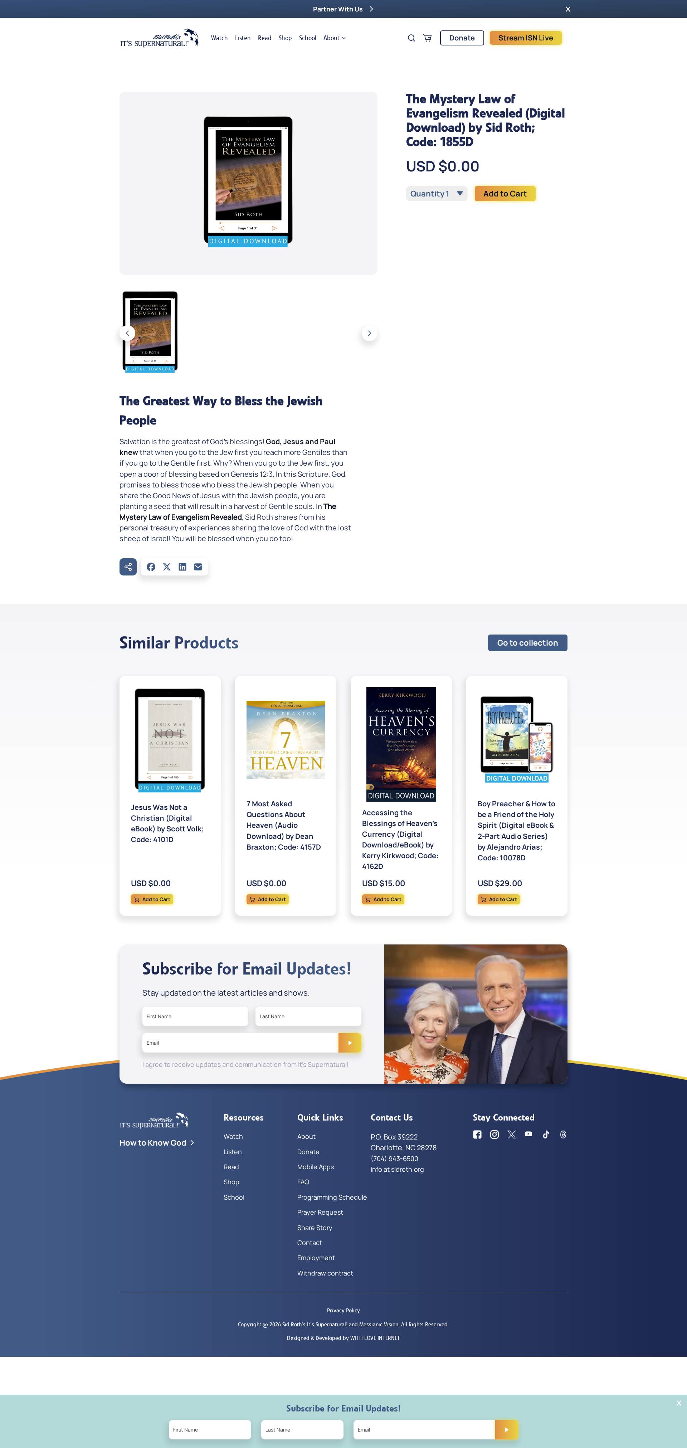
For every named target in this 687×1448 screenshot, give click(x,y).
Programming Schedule (332, 1197)
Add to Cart (505, 193)
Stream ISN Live (525, 38)
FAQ (303, 1181)
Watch (219, 38)
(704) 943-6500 (394, 1158)
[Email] (198, 567)
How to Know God (153, 1142)
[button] (568, 9)
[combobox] (437, 193)
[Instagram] (494, 1134)
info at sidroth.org (397, 1169)
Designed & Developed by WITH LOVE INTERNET (343, 1338)
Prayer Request (320, 1212)
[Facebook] (151, 567)
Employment (316, 1257)
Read (265, 38)
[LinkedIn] (182, 567)
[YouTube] (529, 1134)
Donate (462, 38)
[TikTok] (546, 1134)
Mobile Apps (315, 1166)
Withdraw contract (325, 1273)
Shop (285, 38)
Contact (309, 1242)
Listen (243, 38)
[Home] (160, 38)
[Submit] (349, 1043)
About (331, 38)
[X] (166, 567)
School (307, 38)
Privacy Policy (343, 1310)
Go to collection (527, 642)
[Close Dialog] (679, 1403)
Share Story (314, 1227)
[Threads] (563, 1134)
